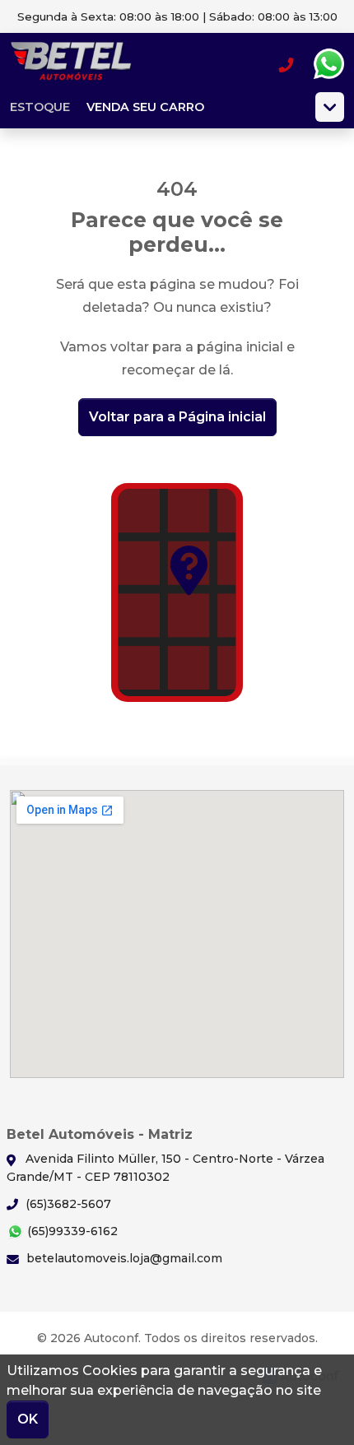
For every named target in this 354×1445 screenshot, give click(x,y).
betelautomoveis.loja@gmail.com (122, 1258)
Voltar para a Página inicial (177, 417)
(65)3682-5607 (66, 1203)
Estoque (40, 107)
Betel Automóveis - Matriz (71, 64)
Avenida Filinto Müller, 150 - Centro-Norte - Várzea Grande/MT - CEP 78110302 (165, 1167)
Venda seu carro (145, 107)
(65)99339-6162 (71, 1231)
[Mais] (329, 107)
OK (27, 1419)
